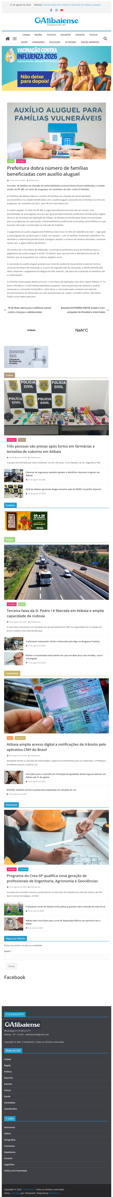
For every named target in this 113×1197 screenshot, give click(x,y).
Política (51, 34)
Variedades (38, 42)
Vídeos (7, 1133)
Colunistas (9, 1146)
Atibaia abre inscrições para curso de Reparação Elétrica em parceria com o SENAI (63, 922)
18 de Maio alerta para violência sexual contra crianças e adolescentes (29, 310)
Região (38, 34)
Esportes (66, 34)
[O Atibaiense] (7, 38)
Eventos (80, 34)
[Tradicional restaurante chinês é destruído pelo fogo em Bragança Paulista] (13, 643)
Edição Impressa (90, 42)
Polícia (93, 34)
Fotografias (9, 1139)
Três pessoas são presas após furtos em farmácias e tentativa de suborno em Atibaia (51, 449)
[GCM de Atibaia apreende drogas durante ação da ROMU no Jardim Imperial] (13, 491)
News (10, 738)
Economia (70, 42)
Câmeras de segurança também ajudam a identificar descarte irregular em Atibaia (63, 474)
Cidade (26, 34)
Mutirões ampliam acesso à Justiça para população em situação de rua (41, 789)
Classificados (10, 1108)
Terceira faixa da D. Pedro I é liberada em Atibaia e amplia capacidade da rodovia (55, 613)
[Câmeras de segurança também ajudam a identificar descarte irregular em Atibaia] (13, 476)
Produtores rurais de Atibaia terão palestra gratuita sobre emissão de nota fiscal (65, 906)
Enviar (12, 966)
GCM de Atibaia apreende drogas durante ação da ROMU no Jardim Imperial (63, 489)
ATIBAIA (56, 330)
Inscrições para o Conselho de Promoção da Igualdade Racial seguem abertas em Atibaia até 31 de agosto (66, 776)
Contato (8, 1158)
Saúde (24, 42)
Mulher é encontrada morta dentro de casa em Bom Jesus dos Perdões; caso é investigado (64, 657)
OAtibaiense (34, 180)
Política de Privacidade (15, 1170)
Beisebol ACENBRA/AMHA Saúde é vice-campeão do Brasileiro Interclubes (83, 310)
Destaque (21, 161)
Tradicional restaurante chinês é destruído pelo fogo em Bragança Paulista (63, 641)
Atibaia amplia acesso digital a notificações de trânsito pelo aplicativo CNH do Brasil (56, 747)
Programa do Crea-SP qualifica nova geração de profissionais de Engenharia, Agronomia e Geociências (52, 878)
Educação (54, 42)
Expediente (9, 1152)
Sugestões (9, 1164)
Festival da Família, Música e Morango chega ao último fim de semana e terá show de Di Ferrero (72, 6)
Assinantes (9, 1127)
